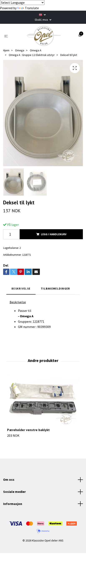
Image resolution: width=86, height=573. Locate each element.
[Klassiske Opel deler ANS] (44, 35)
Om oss (8, 479)
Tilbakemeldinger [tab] (55, 288)
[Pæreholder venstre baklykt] (43, 401)
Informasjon (12, 504)
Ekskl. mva (41, 20)
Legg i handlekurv (53, 234)
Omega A (35, 50)
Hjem (6, 50)
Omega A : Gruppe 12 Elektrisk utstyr (32, 55)
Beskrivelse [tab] (20, 288)
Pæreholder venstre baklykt (28, 430)
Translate (32, 8)
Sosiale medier (14, 492)
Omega (19, 50)
